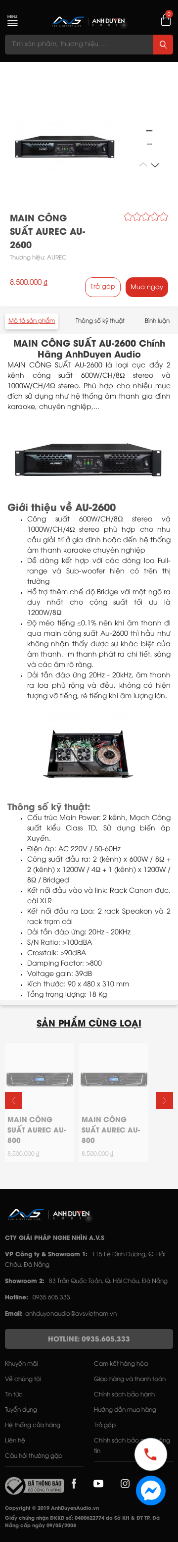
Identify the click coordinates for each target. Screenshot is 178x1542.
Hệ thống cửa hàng (32, 1425)
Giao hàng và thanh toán (130, 1379)
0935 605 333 (51, 1297)
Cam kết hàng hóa (121, 1364)
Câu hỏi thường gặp (33, 1456)
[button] (155, 164)
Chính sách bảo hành (124, 1394)
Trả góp (102, 287)
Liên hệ (15, 1440)
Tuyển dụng (21, 1410)
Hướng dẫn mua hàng (125, 1410)
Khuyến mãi (21, 1364)
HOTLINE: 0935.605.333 (89, 1339)
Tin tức (14, 1394)
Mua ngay (147, 287)
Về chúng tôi (23, 1379)
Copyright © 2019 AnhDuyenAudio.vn (52, 1508)
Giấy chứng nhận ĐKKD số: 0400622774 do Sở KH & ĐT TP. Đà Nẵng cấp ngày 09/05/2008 (82, 1522)
